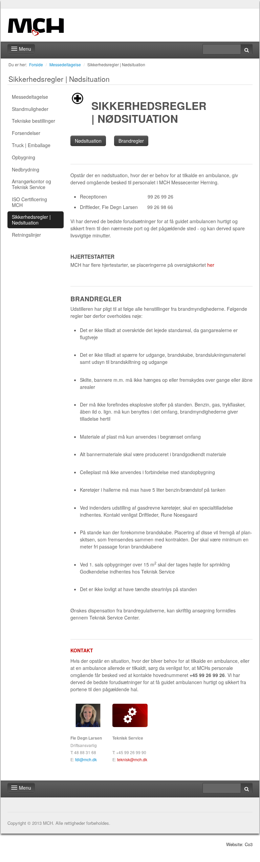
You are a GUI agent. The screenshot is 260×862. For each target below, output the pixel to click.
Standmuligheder (30, 109)
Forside (36, 64)
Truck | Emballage (31, 145)
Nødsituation (88, 140)
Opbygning (23, 157)
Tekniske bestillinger (33, 120)
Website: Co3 (239, 844)
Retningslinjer (26, 234)
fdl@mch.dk (86, 759)
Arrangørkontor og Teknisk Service (31, 184)
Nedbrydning (25, 169)
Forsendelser (26, 133)
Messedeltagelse (65, 64)
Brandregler (131, 140)
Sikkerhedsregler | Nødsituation (116, 64)
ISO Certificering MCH (29, 202)
